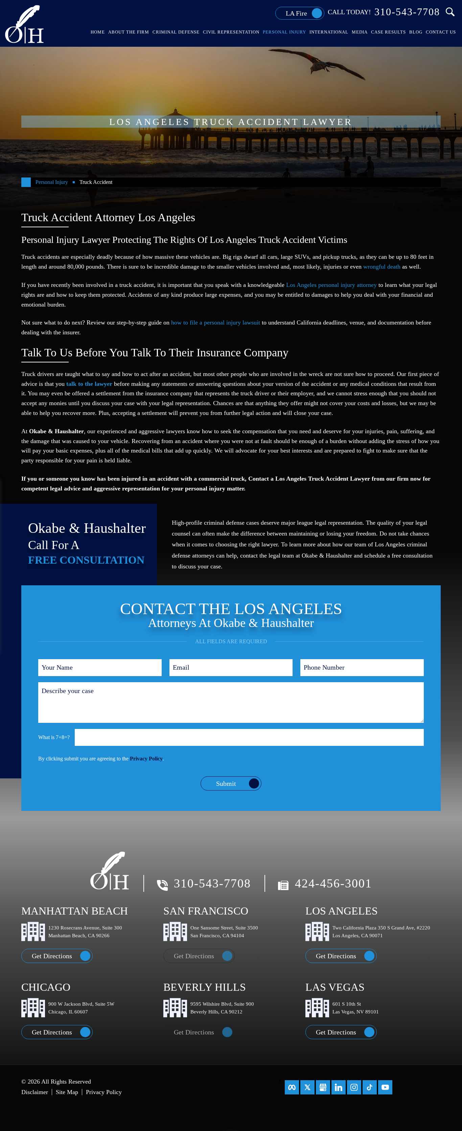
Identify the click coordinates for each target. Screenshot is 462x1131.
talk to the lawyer (89, 383)
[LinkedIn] (338, 1087)
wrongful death (381, 266)
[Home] (26, 182)
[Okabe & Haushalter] (25, 23)
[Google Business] (323, 1087)
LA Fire (296, 13)
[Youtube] (385, 1087)
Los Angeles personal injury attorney (331, 284)
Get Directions (52, 956)
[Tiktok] (370, 1087)
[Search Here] (450, 12)
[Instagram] (354, 1087)
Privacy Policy (146, 758)
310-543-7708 (407, 12)
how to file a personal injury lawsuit (215, 322)
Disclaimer (34, 1092)
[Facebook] (292, 1087)
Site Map (67, 1092)
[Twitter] (307, 1087)
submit (226, 783)
